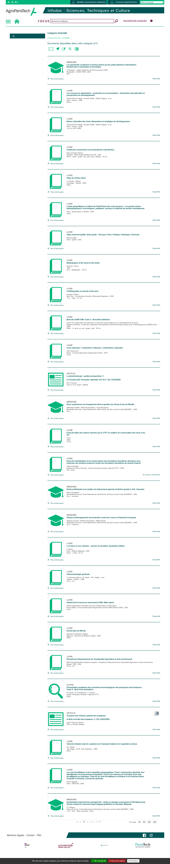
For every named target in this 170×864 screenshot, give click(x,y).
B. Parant (70, 693)
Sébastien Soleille (73, 407)
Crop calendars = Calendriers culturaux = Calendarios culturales (95, 348)
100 (149, 822)
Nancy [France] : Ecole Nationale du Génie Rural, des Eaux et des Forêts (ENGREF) (98, 809)
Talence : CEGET (73, 579)
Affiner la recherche (70, 49)
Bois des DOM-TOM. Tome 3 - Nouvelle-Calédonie (88, 320)
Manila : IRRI (72, 664)
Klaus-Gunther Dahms (75, 153)
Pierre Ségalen (72, 782)
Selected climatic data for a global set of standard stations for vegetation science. (102, 744)
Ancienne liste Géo (54, 38)
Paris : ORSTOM (73, 783)
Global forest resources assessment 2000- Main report (90, 602)
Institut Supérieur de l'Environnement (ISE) (92, 70)
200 (154, 822)
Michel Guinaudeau (88, 407)
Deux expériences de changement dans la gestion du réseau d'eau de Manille (100, 404)
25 (139, 822)
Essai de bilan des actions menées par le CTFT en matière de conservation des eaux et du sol (106, 434)
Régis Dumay (101, 521)
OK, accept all (100, 861)
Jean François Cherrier (75, 722)
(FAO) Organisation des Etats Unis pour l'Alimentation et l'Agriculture (92, 606)
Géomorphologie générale (78, 574)
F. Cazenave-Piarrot (74, 577)
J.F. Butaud (71, 807)
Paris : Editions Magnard (76, 551)
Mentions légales (15, 835)
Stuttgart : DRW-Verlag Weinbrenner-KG (82, 155)
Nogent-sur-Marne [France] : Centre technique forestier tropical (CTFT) (93, 468)
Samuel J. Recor (73, 266)
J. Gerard (91, 693)
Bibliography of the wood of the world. (83, 263)
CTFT (69, 438)
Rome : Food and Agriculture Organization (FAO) (85, 353)
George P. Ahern (73, 294)
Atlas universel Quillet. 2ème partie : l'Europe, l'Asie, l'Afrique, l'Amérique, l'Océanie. (103, 235)
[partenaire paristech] (143, 845)
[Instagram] (151, 835)
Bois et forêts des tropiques (81, 719)
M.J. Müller (71, 747)
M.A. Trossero (72, 383)
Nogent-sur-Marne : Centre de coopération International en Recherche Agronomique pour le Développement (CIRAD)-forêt (112, 325)
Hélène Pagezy (101, 98)
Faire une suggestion (63, 49)
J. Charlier (71, 181)
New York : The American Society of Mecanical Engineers (88, 296)
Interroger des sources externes (76, 49)
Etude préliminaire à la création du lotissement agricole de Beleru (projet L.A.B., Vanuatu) (105, 489)
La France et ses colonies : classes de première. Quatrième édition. (96, 546)
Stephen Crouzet (73, 521)
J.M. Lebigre (95, 577)
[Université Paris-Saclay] (65, 845)
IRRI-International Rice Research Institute (82, 662)
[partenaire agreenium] (104, 845)
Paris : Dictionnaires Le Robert (78, 212)
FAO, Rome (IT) (72, 351)
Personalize (133, 861)
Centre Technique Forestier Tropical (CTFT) (83, 694)
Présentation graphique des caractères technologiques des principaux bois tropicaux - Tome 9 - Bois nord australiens (105, 688)
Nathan (78, 181)
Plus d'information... (58, 79)
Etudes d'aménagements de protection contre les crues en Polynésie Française (101, 518)
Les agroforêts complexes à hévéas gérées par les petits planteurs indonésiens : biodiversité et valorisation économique (102, 66)
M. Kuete (86, 577)
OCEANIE (66, 38)
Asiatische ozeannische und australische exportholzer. (91, 150)
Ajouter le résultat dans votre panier (57, 49)
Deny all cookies (118, 861)
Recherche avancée (135, 21)
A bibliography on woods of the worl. (83, 291)
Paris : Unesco (72, 100)
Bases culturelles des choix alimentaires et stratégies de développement (98, 121)
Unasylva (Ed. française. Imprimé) (83, 380)
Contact (30, 835)
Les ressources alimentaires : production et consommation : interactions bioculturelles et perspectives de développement (106, 94)
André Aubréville (73, 466)
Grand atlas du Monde (76, 631)
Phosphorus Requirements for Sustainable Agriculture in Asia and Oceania (99, 659)
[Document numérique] (157, 712)
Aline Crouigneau (73, 492)
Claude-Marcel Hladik (75, 98)
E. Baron (70, 549)
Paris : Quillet (72, 240)
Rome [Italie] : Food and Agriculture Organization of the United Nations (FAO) (95, 607)
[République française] (27, 845)
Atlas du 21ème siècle (76, 178)
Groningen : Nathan (74, 183)
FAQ (39, 835)
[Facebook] (144, 835)
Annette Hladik (89, 98)
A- (9, 2)
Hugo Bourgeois (102, 407)
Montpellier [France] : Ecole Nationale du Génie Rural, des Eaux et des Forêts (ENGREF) (99, 409)
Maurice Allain (72, 238)
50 (144, 822)
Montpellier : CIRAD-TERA (76, 72)
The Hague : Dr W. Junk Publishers (80, 749)
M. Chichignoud (81, 693)
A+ (16, 2)
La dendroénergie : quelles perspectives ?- (85, 376)
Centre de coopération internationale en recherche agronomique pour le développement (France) (102, 323)
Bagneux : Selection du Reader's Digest (81, 636)
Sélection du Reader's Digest (77, 634)
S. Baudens (71, 70)
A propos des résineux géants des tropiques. (86, 716)
